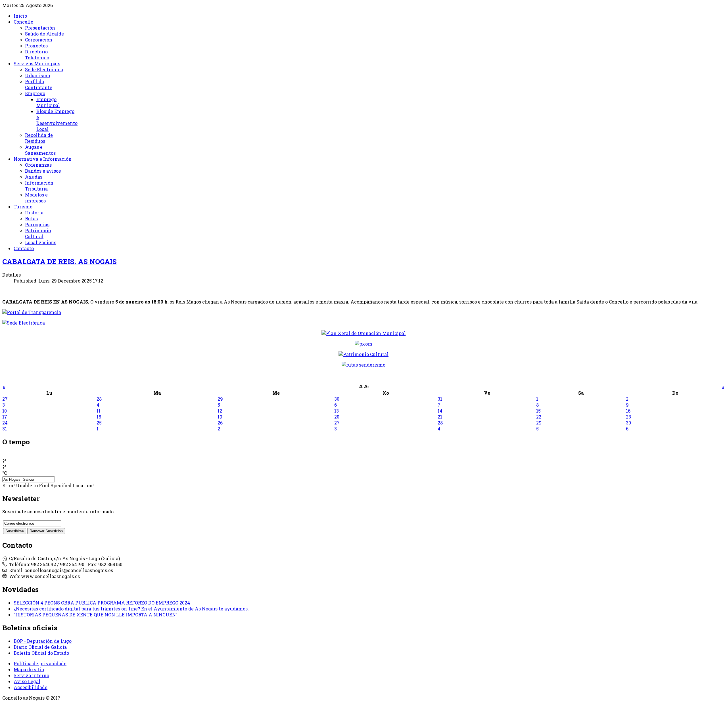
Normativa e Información (43, 159)
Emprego (35, 93)
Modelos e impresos (36, 198)
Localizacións (40, 242)
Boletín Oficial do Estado (41, 653)
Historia (34, 212)
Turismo (23, 207)
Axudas (33, 177)
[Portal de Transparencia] (363, 312)
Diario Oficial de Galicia (40, 647)
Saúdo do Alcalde (44, 34)
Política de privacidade (40, 663)
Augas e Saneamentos (40, 150)
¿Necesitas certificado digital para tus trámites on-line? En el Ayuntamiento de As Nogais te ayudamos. (131, 609)
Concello (23, 22)
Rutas (31, 218)
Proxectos (36, 46)
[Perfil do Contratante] (363, 333)
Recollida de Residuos (39, 138)
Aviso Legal (27, 681)
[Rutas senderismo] (363, 365)
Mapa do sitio (29, 669)
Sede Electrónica (44, 69)
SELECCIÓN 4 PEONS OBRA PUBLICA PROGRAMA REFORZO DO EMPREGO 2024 (102, 603)
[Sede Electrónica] (363, 323)
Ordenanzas (38, 165)
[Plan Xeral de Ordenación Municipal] (363, 344)
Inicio (20, 16)
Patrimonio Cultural (38, 233)
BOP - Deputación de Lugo (43, 641)
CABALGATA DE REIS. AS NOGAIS (59, 261)
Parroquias (37, 224)
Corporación (38, 40)
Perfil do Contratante (38, 84)
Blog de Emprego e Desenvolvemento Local (57, 120)
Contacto (24, 248)
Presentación (40, 28)
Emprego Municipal (48, 102)
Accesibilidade (30, 687)
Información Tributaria (39, 186)
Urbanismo (37, 75)
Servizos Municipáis (37, 63)
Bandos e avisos (43, 171)
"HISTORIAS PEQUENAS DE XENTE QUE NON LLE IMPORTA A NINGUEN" (95, 615)
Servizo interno (31, 675)
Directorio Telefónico (37, 54)
